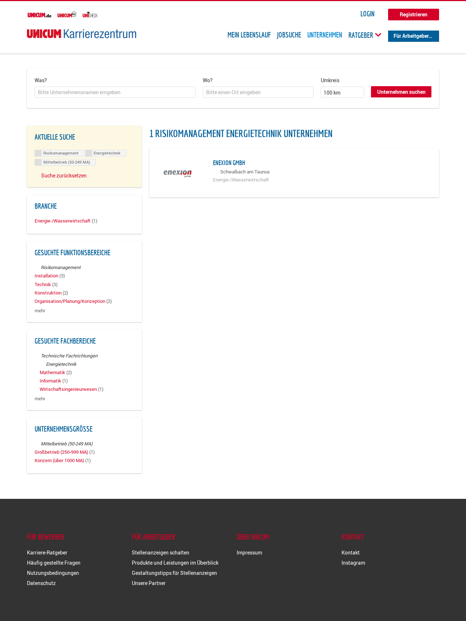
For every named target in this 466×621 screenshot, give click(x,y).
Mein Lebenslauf (249, 35)
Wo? (208, 80)
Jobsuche (289, 35)
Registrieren (413, 14)
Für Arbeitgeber (411, 35)
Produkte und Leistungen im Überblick (175, 562)
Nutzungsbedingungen (53, 572)
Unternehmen (324, 35)
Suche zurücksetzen (64, 175)
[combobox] (115, 92)
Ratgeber (361, 35)
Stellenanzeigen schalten (160, 552)
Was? (41, 80)
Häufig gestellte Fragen (53, 562)
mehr (40, 311)
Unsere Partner (149, 583)
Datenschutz (41, 583)
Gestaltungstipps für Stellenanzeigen (174, 572)
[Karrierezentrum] (81, 33)
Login (367, 14)
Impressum (249, 552)
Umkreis (330, 80)
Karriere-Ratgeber (47, 552)
